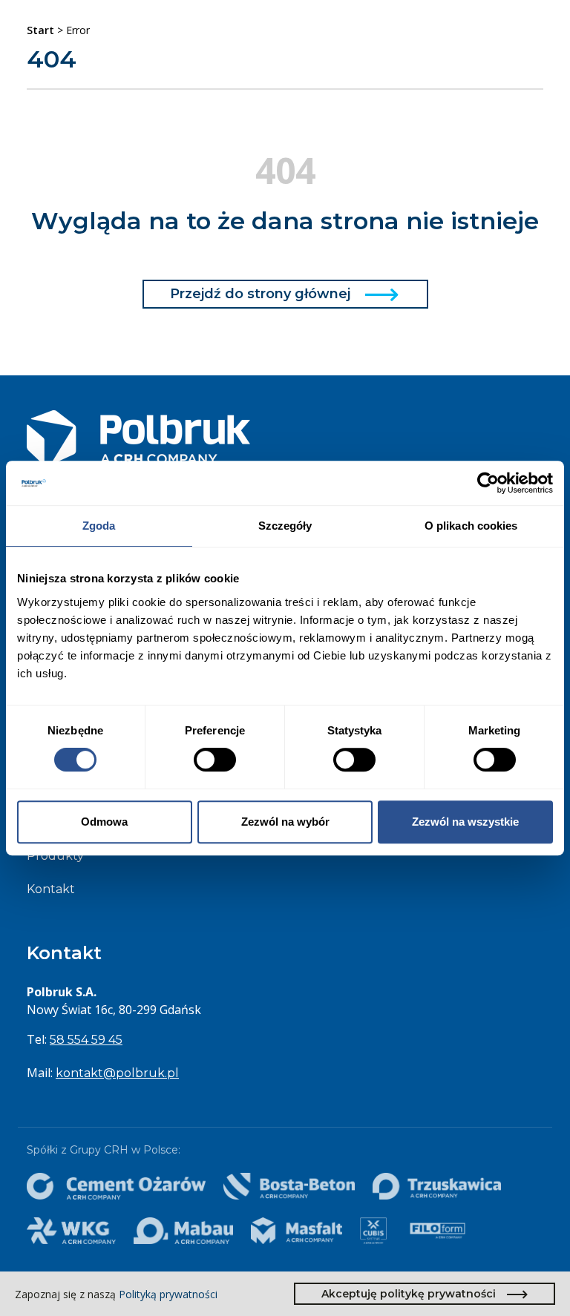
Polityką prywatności (168, 1294)
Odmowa (104, 821)
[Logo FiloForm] (437, 1230)
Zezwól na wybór (285, 821)
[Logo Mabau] (183, 1230)
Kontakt (51, 889)
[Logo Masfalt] (297, 1230)
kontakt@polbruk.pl (117, 1073)
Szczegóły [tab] (285, 525)
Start (40, 30)
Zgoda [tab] (99, 525)
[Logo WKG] (71, 1230)
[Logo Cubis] (373, 1230)
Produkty (55, 856)
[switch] (215, 759)
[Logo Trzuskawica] (436, 1186)
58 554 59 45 (86, 1040)
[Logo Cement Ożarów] (116, 1186)
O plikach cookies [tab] (471, 525)
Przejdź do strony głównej (260, 294)
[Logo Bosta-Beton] (289, 1186)
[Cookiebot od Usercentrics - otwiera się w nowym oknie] (488, 483)
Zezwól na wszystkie (465, 821)
